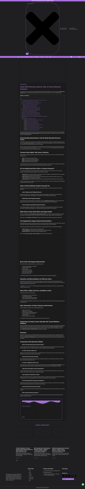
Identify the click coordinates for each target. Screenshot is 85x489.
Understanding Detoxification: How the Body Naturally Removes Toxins (35, 100)
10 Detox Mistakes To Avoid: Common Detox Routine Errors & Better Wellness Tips (24, 449)
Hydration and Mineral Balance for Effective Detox (31, 112)
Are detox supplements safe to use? (33, 123)
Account (73, 56)
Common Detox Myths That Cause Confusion (30, 101)
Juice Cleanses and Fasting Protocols (31, 105)
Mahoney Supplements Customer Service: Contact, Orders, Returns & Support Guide (60, 449)
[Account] (71, 57)
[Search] (27, 54)
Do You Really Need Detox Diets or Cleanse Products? (32, 102)
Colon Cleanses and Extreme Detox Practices (32, 107)
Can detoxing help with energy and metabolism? (35, 127)
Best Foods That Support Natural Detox (29, 111)
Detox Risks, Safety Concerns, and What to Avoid (31, 113)
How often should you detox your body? (33, 128)
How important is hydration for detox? (33, 126)
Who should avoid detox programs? (33, 129)
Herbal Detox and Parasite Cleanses (31, 106)
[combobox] (42, 3)
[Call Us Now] (60, 28)
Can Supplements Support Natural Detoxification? (31, 110)
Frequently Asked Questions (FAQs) (29, 118)
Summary (25, 117)
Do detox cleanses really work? (32, 121)
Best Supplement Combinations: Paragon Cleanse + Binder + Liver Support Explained (42, 449)
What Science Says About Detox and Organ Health (31, 108)
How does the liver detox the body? (32, 122)
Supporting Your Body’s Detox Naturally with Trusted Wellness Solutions (35, 116)
